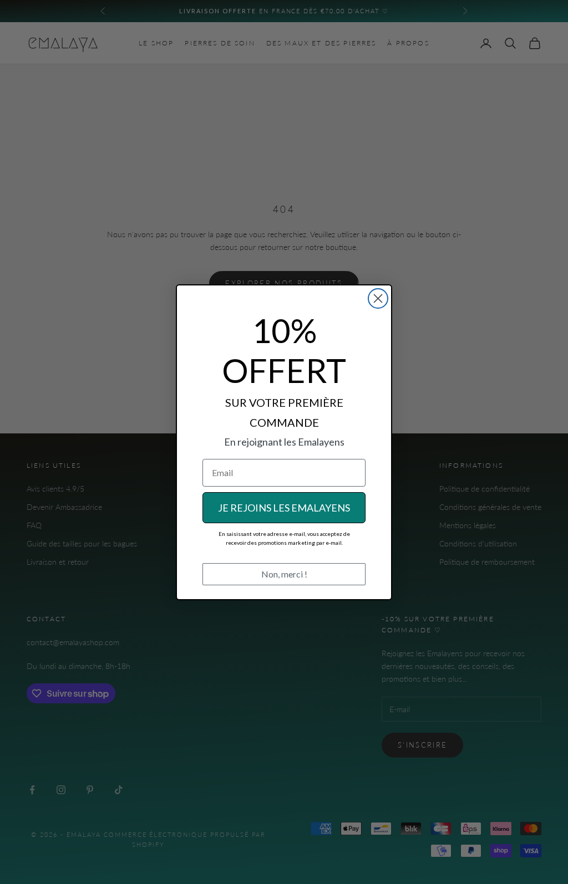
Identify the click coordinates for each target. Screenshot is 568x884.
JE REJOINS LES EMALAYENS (284, 508)
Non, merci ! (284, 574)
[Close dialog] (378, 298)
